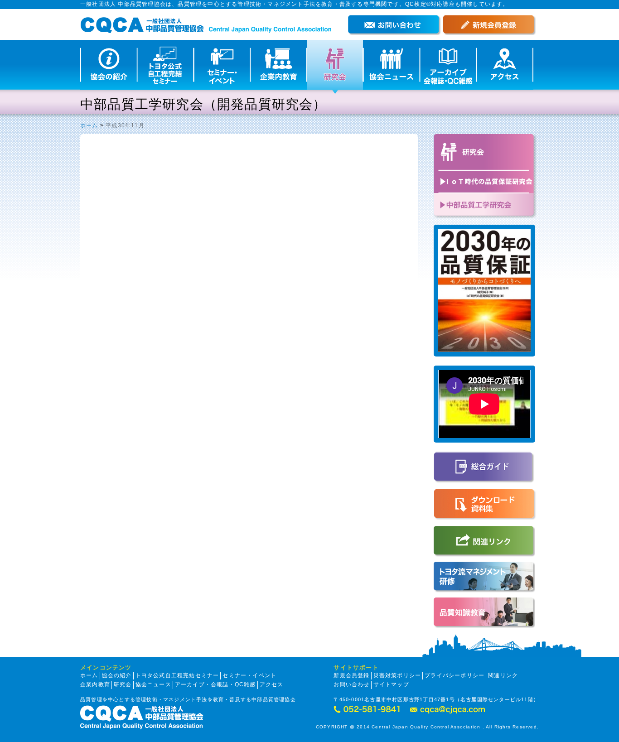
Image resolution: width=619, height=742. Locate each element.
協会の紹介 (117, 675)
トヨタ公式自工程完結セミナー (177, 675)
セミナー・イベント (249, 675)
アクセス (272, 684)
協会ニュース (153, 684)
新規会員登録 (351, 675)
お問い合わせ (351, 684)
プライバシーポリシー (454, 675)
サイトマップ (391, 684)
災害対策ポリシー (397, 675)
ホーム (89, 125)
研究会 (123, 684)
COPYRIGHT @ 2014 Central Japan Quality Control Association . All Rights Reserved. (427, 726)
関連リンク (503, 675)
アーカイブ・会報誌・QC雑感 (215, 684)
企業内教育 (95, 684)
